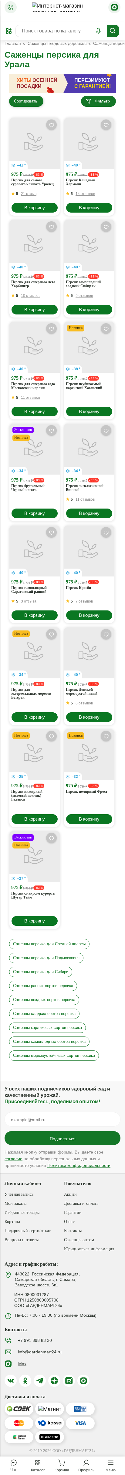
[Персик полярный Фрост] (89, 754)
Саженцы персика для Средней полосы (49, 944)
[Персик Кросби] (89, 551)
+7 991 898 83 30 (35, 1340)
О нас (69, 1221)
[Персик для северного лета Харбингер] (34, 245)
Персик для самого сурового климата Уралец (32, 182)
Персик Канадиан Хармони (80, 182)
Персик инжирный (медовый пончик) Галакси (26, 795)
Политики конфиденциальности (78, 1165)
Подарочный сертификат (28, 1230)
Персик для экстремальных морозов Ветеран (31, 694)
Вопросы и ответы (22, 1240)
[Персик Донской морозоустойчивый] (89, 652)
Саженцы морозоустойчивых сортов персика (54, 1055)
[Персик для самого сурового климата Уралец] (34, 143)
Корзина (12, 1221)
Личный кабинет (23, 1183)
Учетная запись (19, 1194)
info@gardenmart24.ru (40, 1351)
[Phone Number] (10, 7)
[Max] (114, 7)
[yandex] (54, 1381)
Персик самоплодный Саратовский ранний (29, 590)
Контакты (73, 1230)
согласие (13, 1158)
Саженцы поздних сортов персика (44, 999)
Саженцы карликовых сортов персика (47, 1027)
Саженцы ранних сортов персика (43, 985)
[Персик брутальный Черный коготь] (34, 449)
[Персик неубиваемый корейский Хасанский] (89, 347)
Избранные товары (22, 1212)
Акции (70, 1194)
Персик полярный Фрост (86, 792)
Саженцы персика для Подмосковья (46, 958)
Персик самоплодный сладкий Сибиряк (83, 284)
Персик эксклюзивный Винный (84, 488)
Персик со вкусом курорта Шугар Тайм (33, 895)
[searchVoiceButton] (98, 31)
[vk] (11, 1381)
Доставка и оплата (81, 1203)
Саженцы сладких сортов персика (44, 1013)
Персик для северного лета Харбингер (33, 284)
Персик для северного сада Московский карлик (33, 386)
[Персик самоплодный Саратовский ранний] (34, 551)
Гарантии (73, 1212)
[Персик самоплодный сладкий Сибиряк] (89, 245)
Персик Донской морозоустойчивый (81, 692)
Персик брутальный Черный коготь (28, 488)
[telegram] (40, 1381)
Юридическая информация (89, 1249)
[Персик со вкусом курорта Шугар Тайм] (34, 856)
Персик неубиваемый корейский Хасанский (84, 386)
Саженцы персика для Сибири (40, 971)
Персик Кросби (78, 588)
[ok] (25, 1381)
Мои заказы (15, 1203)
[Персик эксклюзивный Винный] (89, 449)
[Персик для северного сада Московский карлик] (34, 347)
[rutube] (69, 1381)
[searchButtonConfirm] (113, 31)
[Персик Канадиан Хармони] (89, 143)
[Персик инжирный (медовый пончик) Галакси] (34, 754)
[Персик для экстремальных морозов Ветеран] (34, 652)
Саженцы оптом (79, 1240)
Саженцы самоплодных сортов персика (49, 1041)
